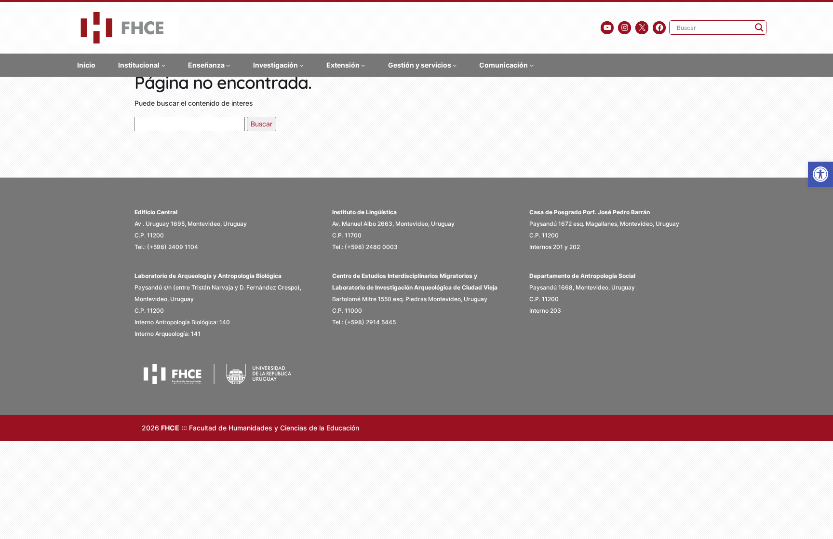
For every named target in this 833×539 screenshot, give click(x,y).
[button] (820, 174)
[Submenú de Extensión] (363, 65)
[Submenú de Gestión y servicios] (455, 65)
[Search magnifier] (759, 27)
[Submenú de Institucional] (163, 65)
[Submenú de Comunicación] (532, 65)
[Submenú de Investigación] (301, 65)
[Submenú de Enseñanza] (228, 65)
